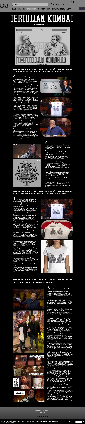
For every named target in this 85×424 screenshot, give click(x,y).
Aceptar (79, 421)
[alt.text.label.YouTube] (63, 4)
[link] (73, 2)
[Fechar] (83, 422)
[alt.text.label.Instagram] (52, 4)
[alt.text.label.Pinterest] (61, 4)
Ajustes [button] (64, 421)
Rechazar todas (71, 421)
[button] (70, 94)
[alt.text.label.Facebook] (59, 4)
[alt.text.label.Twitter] (54, 4)
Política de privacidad (9, 422)
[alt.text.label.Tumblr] (56, 4)
